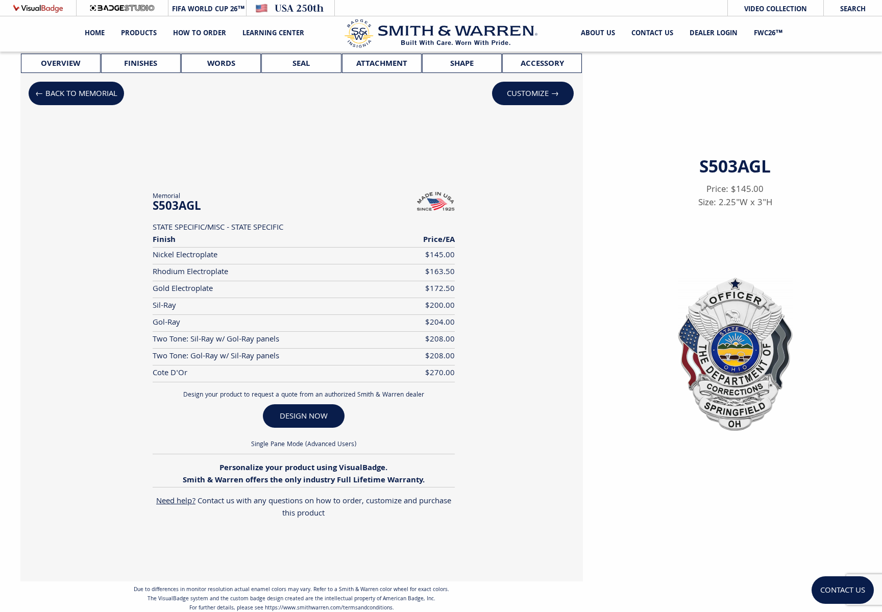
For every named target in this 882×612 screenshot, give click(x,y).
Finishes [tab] (140, 64)
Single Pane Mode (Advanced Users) (303, 445)
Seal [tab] (301, 64)
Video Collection (775, 9)
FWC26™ (768, 33)
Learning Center (273, 33)
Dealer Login (714, 33)
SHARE (777, 508)
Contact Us (652, 33)
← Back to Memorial (76, 94)
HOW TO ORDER (199, 33)
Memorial (166, 197)
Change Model (735, 533)
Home (95, 33)
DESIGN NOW (304, 417)
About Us (598, 33)
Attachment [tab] (381, 64)
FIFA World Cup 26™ (207, 9)
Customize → (533, 94)
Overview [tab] (60, 64)
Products (139, 33)
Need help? (175, 501)
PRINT (692, 508)
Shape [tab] (462, 64)
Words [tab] (221, 64)
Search (853, 9)
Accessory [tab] (542, 64)
